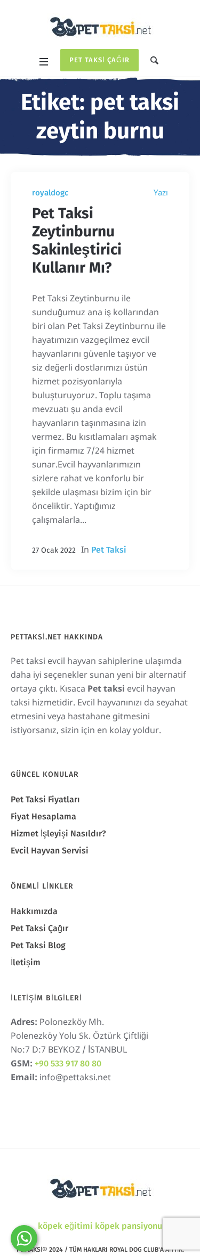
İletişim (26, 962)
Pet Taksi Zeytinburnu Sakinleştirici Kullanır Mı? (77, 240)
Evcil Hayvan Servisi (50, 850)
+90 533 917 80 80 (68, 1063)
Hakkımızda (34, 911)
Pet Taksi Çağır (99, 60)
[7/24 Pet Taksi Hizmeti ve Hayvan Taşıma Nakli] (100, 25)
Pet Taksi (108, 550)
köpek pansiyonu (128, 1226)
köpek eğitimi (65, 1226)
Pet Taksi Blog (38, 945)
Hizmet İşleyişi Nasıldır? (58, 833)
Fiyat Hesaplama (43, 816)
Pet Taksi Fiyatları (45, 799)
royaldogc (50, 193)
